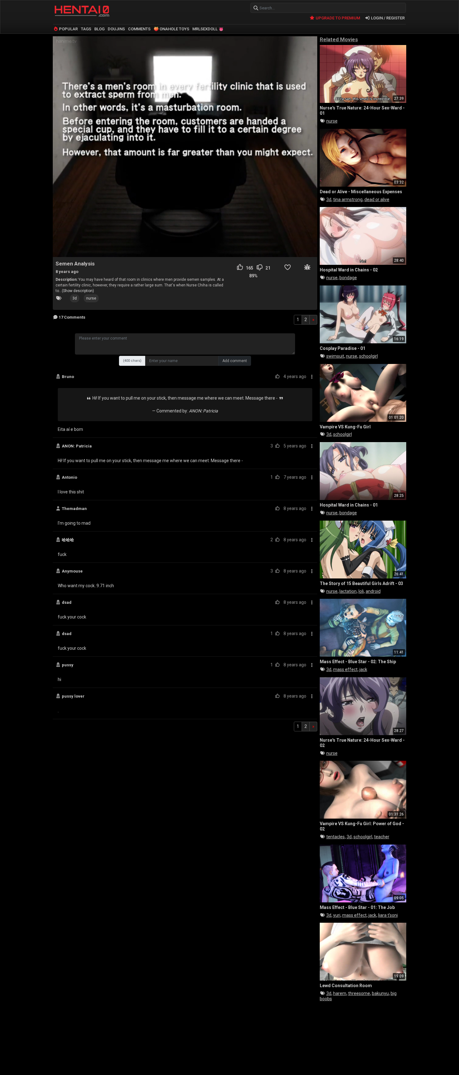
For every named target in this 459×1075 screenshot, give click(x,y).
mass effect (345, 669)
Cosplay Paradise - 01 (342, 348)
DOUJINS (116, 29)
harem (339, 993)
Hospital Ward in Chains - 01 (349, 504)
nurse (91, 298)
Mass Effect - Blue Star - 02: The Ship (358, 661)
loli (361, 591)
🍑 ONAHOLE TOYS (171, 29)
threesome (359, 993)
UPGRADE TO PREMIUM (337, 18)
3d (74, 298)
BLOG (99, 29)
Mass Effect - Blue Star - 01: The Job (357, 907)
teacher (381, 836)
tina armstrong (348, 199)
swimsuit (335, 356)
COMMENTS (139, 29)
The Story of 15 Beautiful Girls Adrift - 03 (361, 583)
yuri (336, 915)
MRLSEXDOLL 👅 (208, 29)
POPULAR (68, 29)
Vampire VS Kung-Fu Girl (345, 426)
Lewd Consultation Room (346, 985)
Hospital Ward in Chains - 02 (349, 269)
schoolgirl (368, 356)
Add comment (234, 361)
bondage (348, 277)
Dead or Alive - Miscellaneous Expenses (361, 191)
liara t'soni (388, 915)
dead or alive (376, 199)
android (373, 591)
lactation (348, 591)
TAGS (86, 29)
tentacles (335, 836)
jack (363, 669)
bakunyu (380, 993)
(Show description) (78, 291)
